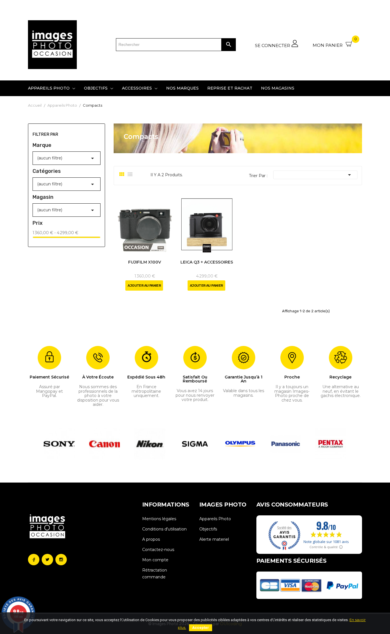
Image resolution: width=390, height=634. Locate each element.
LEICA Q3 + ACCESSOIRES (206, 262)
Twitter (47, 559)
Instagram (61, 559)
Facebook (33, 559)
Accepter (200, 627)
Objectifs (208, 529)
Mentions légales (159, 518)
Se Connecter (273, 45)
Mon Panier (335, 43)
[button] (47, 443)
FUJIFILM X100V (144, 262)
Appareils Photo (215, 518)
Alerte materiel (214, 539)
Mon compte (155, 559)
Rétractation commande (154, 574)
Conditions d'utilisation (164, 529)
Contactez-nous (158, 549)
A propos (151, 539)
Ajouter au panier (144, 285)
